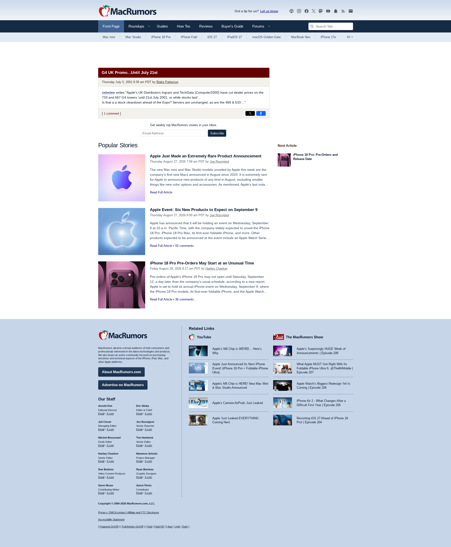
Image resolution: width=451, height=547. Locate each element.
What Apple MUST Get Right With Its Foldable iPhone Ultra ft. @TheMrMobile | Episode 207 (325, 368)
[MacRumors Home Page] (127, 11)
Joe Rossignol (219, 161)
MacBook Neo (300, 37)
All (350, 37)
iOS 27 (212, 37)
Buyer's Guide (232, 26)
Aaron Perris (144, 485)
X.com (110, 413)
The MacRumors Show (304, 337)
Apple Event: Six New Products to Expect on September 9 (203, 210)
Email (101, 413)
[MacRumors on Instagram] (299, 11)
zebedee (108, 92)
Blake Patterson (167, 82)
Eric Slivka (142, 405)
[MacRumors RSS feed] (343, 11)
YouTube (204, 337)
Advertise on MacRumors (123, 385)
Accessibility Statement (111, 519)
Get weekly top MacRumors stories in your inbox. (183, 125)
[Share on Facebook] (261, 113)
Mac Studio (133, 37)
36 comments (184, 299)
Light (177, 526)
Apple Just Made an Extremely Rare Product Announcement (205, 156)
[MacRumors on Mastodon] (320, 11)
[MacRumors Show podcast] (291, 11)
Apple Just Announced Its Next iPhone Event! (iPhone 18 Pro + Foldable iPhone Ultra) (240, 368)
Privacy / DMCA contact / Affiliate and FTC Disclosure (128, 512)
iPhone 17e (328, 37)
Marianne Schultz (147, 453)
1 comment (111, 113)
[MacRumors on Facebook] (306, 11)
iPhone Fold (189, 37)
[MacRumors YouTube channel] (328, 11)
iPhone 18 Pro (161, 37)
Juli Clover (104, 421)
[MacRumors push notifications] (335, 11)
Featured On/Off (109, 526)
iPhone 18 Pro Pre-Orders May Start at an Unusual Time (202, 263)
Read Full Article (161, 192)
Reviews (206, 26)
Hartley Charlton (216, 268)
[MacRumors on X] (313, 11)
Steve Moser (105, 485)
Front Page (111, 26)
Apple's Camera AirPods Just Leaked (237, 403)
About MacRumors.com (121, 372)
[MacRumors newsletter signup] (350, 11)
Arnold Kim (105, 405)
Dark (185, 526)
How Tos (183, 26)
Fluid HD (159, 526)
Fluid (149, 526)
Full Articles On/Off (132, 526)
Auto (170, 526)
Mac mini (109, 37)
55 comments (184, 246)
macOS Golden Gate (266, 37)
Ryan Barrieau (145, 469)
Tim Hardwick (144, 437)
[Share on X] (250, 113)
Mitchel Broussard (109, 437)
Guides (162, 26)
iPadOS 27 (234, 37)
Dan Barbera (105, 469)
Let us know (269, 11)
